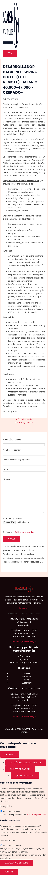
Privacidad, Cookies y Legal (24, 641)
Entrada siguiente (24, 422)
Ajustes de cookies (20, 769)
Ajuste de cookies (25, 775)
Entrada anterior (24, 419)
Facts (26, 679)
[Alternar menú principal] (10, 53)
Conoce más (24, 608)
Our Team (26, 676)
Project (26, 673)
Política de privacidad (24, 532)
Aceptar (9, 871)
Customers (27, 682)
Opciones (10, 754)
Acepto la (20, 532)
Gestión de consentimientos (25, 762)
